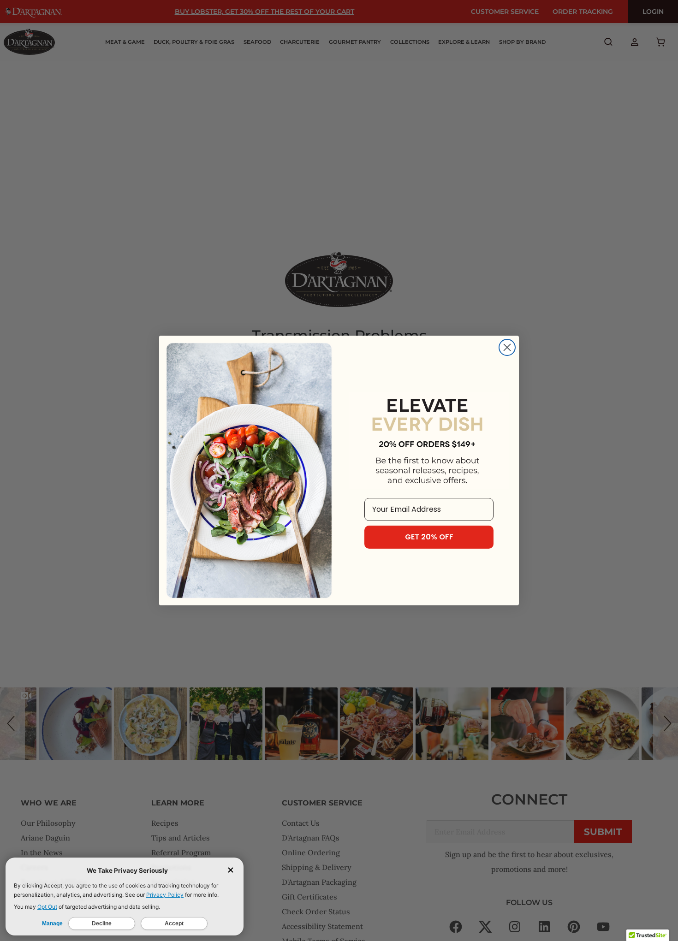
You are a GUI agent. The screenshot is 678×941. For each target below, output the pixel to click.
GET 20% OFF (429, 537)
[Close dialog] (507, 347)
